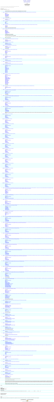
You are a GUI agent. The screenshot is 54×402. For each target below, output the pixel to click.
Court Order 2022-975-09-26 (8, 56)
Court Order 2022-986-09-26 (8, 120)
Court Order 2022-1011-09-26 (8, 251)
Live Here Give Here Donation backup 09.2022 (9, 339)
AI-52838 (4, 45)
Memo (5, 22)
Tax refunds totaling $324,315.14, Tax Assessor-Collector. (11, 45)
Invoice (6, 353)
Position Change (6, 367)
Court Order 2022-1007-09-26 (8, 229)
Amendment (6, 109)
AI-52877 (4, 316)
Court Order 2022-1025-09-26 (8, 324)
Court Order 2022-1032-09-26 (8, 352)
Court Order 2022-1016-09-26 (8, 280)
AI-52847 (4, 361)
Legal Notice (6, 52)
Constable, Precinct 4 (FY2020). (8, 319)
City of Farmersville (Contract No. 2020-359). (9, 143)
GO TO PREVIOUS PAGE (23, 399)
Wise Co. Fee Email (7, 203)
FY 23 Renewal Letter (7, 296)
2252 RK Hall (6, 83)
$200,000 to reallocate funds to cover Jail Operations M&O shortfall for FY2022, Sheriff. (13, 308)
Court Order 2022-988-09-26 (8, 130)
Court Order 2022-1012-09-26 (8, 257)
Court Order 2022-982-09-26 (8, 97)
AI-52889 (4, 73)
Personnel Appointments (7, 373)
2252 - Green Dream (7, 82)
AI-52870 (4, 148)
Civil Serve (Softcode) (7, 282)
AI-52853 (4, 364)
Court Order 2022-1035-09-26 (8, 363)
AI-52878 (4, 319)
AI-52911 (4, 204)
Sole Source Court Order (7, 285)
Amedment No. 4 (6, 197)
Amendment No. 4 (7, 208)
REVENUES (6, 31)
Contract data (6, 76)
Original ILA (6, 226)
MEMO (5, 30)
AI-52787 (4, 340)
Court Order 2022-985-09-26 (8, 115)
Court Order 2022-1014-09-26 (8, 268)
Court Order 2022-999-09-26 (8, 184)
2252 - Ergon (6, 71)
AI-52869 (4, 128)
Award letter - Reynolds (7, 78)
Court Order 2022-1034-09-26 (8, 360)
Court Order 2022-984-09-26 (8, 108)
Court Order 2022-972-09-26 (8, 43)
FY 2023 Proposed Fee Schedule (8, 342)
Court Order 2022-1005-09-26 (8, 218)
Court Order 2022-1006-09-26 (8, 224)
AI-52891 (4, 368)
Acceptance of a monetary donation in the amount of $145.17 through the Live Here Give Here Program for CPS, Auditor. (17, 336)
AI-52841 (4, 271)
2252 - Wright (6, 72)
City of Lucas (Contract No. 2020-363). (9, 158)
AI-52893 (4, 210)
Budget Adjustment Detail (7, 302)
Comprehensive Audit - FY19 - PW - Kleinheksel (10, 315)
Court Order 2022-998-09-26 (8, 179)
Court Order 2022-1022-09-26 (8, 314)
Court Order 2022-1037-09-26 (8, 370)
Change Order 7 (6, 23)
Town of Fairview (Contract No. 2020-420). (9, 138)
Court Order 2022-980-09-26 (8, 87)
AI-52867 (4, 138)
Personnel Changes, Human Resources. (9, 374)
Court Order (6, 33)
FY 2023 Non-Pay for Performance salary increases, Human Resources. (12, 361)
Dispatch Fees (6, 99)
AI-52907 (4, 371)
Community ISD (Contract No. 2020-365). (9, 128)
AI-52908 (4, 374)
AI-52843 (4, 106)
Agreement (6, 57)
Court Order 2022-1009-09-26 (8, 240)
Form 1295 (6, 193)
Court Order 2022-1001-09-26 (8, 196)
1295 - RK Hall (6, 81)
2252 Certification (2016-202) (8, 286)
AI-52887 (4, 61)
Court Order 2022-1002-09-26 (8, 201)
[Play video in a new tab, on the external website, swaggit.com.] (5, 383)
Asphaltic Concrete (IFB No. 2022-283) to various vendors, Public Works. (12, 73)
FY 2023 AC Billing (7, 242)
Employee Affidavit (7, 15)
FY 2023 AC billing (7, 231)
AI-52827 (4, 227)
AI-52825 (4, 49)
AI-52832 (4, 238)
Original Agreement (7, 105)
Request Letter (6, 93)
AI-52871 (4, 133)
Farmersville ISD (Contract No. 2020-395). (9, 148)
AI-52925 (4, 24)
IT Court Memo (6, 207)
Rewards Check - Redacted (8, 348)
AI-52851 (4, 308)
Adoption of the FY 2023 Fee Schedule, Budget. (10, 340)
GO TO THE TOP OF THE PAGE (30, 399)
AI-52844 (4, 249)
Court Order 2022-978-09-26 (8, 65)
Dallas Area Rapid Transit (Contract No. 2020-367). (10, 133)
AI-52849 (4, 194)
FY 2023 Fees (6, 151)
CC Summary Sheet (7, 47)
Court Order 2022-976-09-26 (8, 60)
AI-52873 (4, 153)
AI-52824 (4, 95)
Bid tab (5, 67)
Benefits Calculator (7, 14)
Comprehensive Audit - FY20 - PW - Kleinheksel (10, 318)
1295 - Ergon (6, 69)
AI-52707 (4, 293)
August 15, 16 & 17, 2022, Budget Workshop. (9, 330)
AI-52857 (4, 199)
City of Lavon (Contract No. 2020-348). (9, 153)
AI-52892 (4, 89)
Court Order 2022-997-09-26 (8, 174)
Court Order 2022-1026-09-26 (8, 327)
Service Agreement (7, 291)
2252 (5, 214)
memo (5, 66)
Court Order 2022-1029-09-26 (8, 338)
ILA (5, 88)
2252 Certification (7, 209)
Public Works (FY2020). (7, 316)
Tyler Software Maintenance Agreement (9, 283)
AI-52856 (4, 336)
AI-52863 (4, 143)
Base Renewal (6, 281)
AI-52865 (4, 158)
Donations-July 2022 (7, 306)
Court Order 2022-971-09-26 (8, 40)
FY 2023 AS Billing (7, 220)
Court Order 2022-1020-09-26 (8, 305)
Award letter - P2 (6, 68)
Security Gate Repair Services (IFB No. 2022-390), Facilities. (11, 49)
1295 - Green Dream (7, 80)
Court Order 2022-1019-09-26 (8, 301)
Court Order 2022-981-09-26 (8, 91)
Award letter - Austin (7, 77)
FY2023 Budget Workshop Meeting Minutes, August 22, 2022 (11, 334)
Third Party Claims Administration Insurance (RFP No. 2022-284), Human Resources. (13, 61)
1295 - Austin (6, 79)
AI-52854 (4, 330)
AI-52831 (4, 255)
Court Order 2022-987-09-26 (8, 125)
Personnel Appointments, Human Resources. (9, 371)
